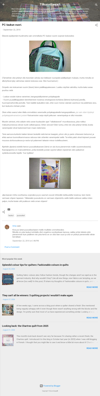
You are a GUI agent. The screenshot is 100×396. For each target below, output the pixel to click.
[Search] (96, 5)
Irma (14, 226)
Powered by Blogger (51, 386)
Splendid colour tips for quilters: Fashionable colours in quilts (35, 264)
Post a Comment (12, 247)
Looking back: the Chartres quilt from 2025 (25, 326)
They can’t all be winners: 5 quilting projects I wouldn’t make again (37, 295)
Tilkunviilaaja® (50, 4)
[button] (96, 25)
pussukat (21, 215)
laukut (11, 215)
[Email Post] (8, 210)
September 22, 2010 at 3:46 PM (25, 241)
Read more (92, 287)
